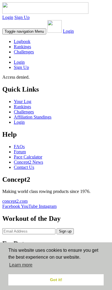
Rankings (22, 46)
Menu (24, 31)
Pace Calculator (28, 156)
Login (7, 17)
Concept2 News (28, 162)
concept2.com (15, 201)
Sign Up (22, 17)
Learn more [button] (20, 264)
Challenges (24, 51)
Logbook (22, 41)
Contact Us (24, 167)
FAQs (19, 146)
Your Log (22, 101)
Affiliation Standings (32, 117)
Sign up (65, 231)
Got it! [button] (56, 279)
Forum (20, 151)
